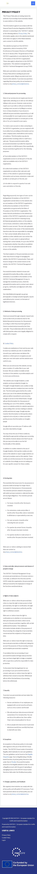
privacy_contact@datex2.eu (20, 84)
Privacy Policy (23, 33)
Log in (4, 840)
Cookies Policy (8, 343)
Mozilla (14, 762)
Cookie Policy (6, 837)
